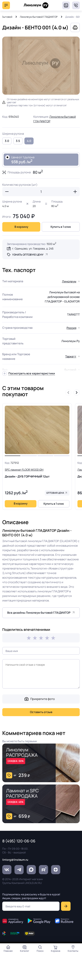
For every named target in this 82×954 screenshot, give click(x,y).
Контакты (73, 950)
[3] (41, 638)
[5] (53, 638)
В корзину (21, 227)
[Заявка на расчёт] (66, 5)
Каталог (24, 950)
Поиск (40, 950)
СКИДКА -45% (15, 802)
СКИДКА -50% (16, 761)
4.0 (29, 141)
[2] (35, 638)
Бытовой (70, 370)
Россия (71, 328)
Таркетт (70, 356)
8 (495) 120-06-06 (76, 5)
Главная (8, 950)
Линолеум (69, 281)
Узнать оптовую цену (27, 254)
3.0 (7, 141)
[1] (29, 638)
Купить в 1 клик (61, 227)
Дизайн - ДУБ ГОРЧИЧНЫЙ (27, 473)
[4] (47, 638)
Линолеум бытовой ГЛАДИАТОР (39, 16)
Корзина (55, 950)
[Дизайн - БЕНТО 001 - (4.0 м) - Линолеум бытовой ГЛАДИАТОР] (41, 66)
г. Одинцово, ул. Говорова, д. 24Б (32, 248)
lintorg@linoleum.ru (15, 859)
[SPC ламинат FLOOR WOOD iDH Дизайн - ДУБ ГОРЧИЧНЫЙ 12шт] (37, 430)
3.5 (18, 141)
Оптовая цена (55, 492)
